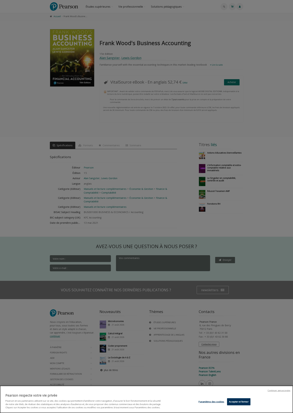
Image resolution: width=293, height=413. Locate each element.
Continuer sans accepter (279, 390)
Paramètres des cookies (211, 401)
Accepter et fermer (238, 401)
